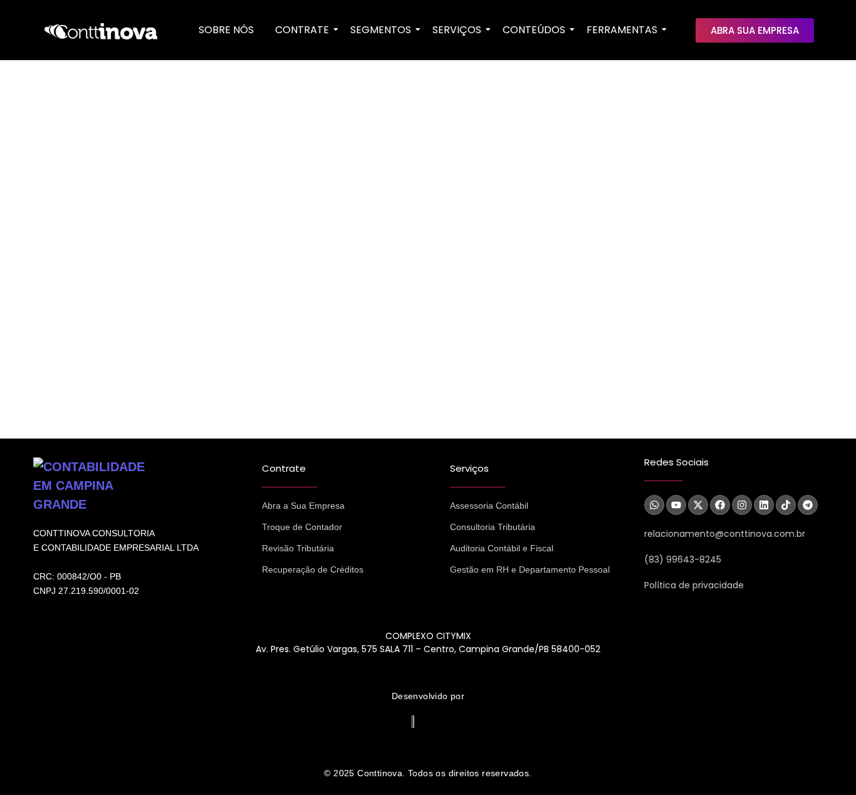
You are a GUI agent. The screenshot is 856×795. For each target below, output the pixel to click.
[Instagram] (742, 505)
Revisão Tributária (298, 548)
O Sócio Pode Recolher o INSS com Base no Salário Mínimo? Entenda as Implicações (286, 282)
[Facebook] (720, 505)
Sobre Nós (226, 30)
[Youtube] (676, 505)
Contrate (302, 30)
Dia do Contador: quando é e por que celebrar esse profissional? (228, 106)
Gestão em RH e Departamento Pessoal (530, 569)
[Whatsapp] (654, 505)
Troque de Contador (302, 527)
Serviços (456, 30)
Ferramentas (622, 30)
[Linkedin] (764, 505)
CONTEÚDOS (534, 30)
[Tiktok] (786, 505)
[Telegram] (808, 505)
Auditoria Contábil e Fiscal (501, 548)
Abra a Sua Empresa (303, 506)
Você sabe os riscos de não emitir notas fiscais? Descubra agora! (228, 194)
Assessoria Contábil (489, 506)
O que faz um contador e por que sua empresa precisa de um (216, 371)
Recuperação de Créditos (312, 569)
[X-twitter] (698, 505)
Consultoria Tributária (492, 527)
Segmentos (380, 30)
